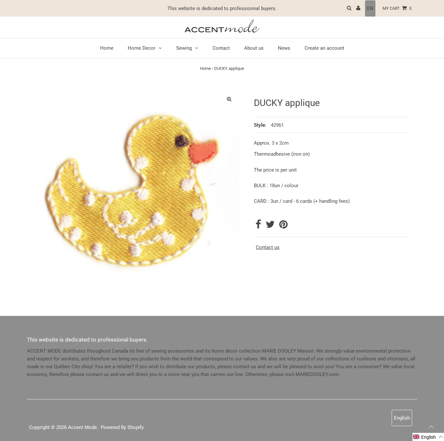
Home (205, 68)
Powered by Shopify (122, 427)
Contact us (268, 247)
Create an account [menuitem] (324, 48)
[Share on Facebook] (258, 226)
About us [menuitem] (254, 48)
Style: (260, 125)
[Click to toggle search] (349, 8)
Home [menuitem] (106, 48)
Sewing (184, 48)
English (402, 418)
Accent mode (82, 427)
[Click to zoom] (229, 99)
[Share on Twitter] (271, 226)
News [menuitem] (284, 48)
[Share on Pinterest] (283, 226)
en (370, 8)
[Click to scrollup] (430, 428)
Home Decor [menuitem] (141, 48)
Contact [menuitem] (221, 48)
